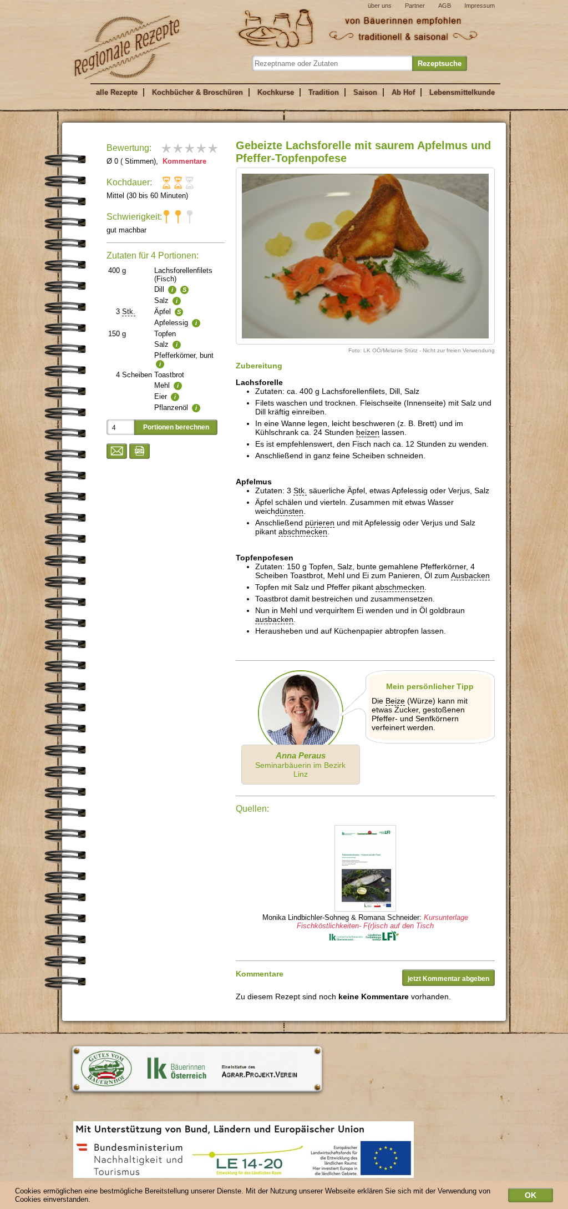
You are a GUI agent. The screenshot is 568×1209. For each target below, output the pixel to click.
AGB (444, 5)
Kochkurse (275, 92)
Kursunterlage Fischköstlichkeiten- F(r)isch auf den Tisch (382, 921)
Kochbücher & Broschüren (197, 92)
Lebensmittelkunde (462, 92)
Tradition (323, 92)
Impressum (479, 5)
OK (530, 1195)
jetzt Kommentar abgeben (448, 979)
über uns (380, 5)
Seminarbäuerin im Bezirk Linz (300, 764)
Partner (415, 5)
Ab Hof (403, 92)
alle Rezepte (117, 92)
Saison (365, 92)
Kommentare (183, 161)
